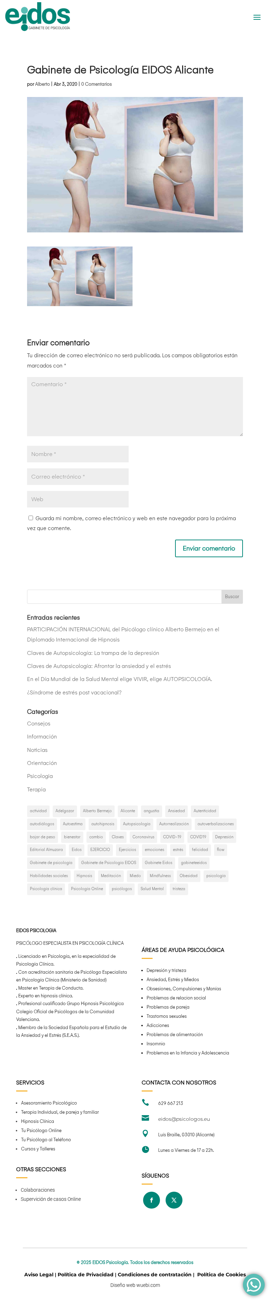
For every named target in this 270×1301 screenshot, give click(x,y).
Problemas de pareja (168, 1007)
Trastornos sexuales (167, 1016)
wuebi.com (148, 1285)
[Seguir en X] (174, 1200)
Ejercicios (127, 849)
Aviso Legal (38, 1274)
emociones (154, 849)
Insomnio (156, 1043)
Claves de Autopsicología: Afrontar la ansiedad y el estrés (99, 666)
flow (220, 849)
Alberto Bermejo (97, 811)
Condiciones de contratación (155, 1274)
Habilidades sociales (49, 876)
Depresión (224, 837)
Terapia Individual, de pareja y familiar (60, 1112)
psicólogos (122, 889)
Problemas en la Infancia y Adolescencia (188, 1053)
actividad (38, 811)
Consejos (38, 723)
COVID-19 (172, 837)
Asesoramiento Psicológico (49, 1103)
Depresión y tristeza (166, 970)
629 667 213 (170, 1103)
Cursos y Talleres (38, 1148)
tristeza (179, 889)
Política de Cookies (221, 1274)
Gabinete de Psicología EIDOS (108, 863)
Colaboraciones (38, 1190)
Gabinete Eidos (158, 863)
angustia (151, 811)
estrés (178, 849)
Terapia (36, 789)
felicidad (200, 849)
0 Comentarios (96, 84)
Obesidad (189, 876)
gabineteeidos (194, 863)
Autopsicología (136, 824)
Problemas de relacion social (176, 998)
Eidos (77, 849)
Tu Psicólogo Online (41, 1130)
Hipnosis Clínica (37, 1121)
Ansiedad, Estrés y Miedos (173, 979)
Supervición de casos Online (51, 1199)
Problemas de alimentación (175, 1034)
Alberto (42, 84)
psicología (216, 876)
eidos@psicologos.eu (184, 1119)
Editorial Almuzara (46, 849)
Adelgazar (65, 811)
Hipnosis (84, 876)
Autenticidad (205, 811)
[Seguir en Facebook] (151, 1200)
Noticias (37, 750)
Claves (118, 837)
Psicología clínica (46, 889)
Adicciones (158, 1025)
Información (42, 736)
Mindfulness (160, 876)
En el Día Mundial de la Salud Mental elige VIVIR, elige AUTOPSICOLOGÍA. (119, 679)
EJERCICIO (100, 849)
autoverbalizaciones (216, 824)
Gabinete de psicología (51, 863)
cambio (96, 837)
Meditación (111, 876)
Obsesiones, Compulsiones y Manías (184, 988)
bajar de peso (42, 837)
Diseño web (123, 1285)
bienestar (72, 837)
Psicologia (40, 776)
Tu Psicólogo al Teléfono (46, 1139)
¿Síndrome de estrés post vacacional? (74, 692)
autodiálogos (42, 824)
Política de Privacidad (86, 1274)
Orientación (42, 763)
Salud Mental (152, 889)
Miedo (135, 876)
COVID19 (198, 837)
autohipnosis (102, 824)
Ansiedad (176, 811)
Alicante (128, 811)
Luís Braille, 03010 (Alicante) (186, 1134)
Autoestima (73, 824)
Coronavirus (143, 837)
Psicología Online (87, 889)
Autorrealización (174, 824)
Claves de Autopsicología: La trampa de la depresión (93, 653)
